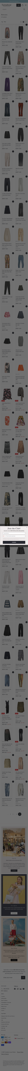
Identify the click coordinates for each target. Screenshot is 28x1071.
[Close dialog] (27, 527)
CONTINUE (14, 542)
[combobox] (4, 536)
